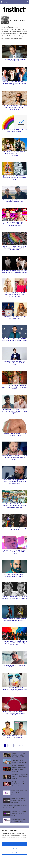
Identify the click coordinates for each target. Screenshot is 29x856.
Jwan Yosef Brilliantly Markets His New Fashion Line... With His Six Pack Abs (14, 597)
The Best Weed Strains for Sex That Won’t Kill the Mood (18, 813)
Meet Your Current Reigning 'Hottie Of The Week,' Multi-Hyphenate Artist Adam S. (14, 457)
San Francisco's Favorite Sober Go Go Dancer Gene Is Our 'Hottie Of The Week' (14, 552)
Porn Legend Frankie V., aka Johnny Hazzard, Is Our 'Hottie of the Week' (14, 666)
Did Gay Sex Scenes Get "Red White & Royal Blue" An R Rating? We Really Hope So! (14, 411)
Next (20, 745)
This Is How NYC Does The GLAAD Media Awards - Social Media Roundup (14, 340)
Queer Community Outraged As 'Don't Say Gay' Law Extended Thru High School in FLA (14, 642)
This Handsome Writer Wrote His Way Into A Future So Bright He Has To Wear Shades (14, 107)
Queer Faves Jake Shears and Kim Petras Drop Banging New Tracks (14, 619)
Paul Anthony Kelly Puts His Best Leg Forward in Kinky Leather (20, 776)
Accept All (14, 844)
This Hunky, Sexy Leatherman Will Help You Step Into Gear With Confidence (14, 153)
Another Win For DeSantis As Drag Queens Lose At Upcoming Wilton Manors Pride (14, 248)
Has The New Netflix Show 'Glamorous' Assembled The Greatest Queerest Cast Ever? (15, 224)
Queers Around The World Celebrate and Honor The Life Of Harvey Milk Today (14, 177)
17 (15, 745)
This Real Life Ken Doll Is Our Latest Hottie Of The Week (14, 60)
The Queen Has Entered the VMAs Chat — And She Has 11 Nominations (20, 784)
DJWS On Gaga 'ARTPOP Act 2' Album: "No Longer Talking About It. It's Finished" (14, 689)
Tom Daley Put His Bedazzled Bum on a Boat (19, 761)
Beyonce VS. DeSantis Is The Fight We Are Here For (14, 317)
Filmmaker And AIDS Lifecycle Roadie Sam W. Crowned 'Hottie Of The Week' (14, 271)
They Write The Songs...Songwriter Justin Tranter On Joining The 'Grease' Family (14, 387)
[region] (14, 842)
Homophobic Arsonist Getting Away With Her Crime (14, 529)
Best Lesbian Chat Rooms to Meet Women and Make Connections (18, 800)
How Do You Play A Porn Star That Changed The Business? (14, 736)
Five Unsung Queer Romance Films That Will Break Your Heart (14, 200)
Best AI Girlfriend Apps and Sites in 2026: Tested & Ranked (19, 793)
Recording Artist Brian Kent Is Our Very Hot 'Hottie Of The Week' (14, 575)
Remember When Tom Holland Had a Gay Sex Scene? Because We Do (19, 755)
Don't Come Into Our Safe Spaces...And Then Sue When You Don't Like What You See (14, 505)
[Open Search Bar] (27, 2)
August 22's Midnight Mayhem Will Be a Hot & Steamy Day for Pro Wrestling (19, 768)
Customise (14, 848)
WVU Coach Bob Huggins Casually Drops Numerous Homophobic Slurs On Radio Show (14, 481)
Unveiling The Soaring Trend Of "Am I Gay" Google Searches (14, 130)
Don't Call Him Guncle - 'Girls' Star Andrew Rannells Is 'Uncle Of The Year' (15, 363)
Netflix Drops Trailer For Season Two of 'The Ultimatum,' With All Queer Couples (14, 713)
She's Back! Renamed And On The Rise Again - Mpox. (14, 434)
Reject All (14, 852)
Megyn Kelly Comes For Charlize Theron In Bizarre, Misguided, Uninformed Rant (14, 294)
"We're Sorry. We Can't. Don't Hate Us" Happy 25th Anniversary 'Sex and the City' (14, 83)
